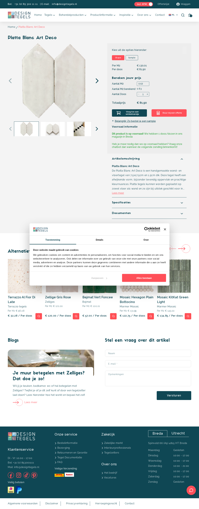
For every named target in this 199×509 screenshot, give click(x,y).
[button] (50, 15)
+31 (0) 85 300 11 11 (26, 4)
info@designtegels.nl (64, 4)
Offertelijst (163, 4)
